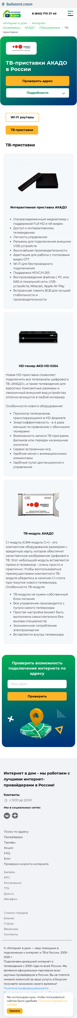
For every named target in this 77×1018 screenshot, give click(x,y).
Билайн (9, 872)
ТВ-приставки (22, 130)
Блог (7, 858)
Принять (15, 1010)
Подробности (37, 93)
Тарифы (10, 842)
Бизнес (9, 918)
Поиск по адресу (16, 831)
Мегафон (10, 899)
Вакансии (11, 929)
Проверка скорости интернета (26, 864)
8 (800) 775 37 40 (44, 13)
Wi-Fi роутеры (22, 117)
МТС (7, 877)
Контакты (11, 934)
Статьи (9, 923)
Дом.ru (9, 893)
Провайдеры (13, 837)
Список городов (16, 913)
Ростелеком (12, 883)
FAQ (7, 853)
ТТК (6, 888)
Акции (8, 848)
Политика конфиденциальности (26, 988)
